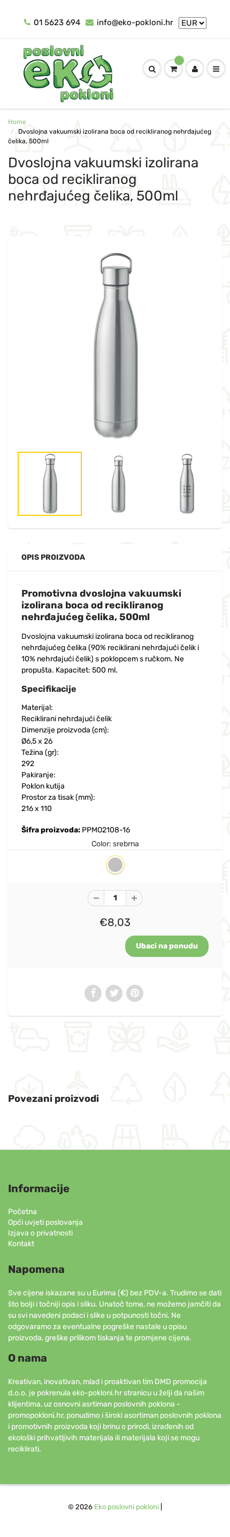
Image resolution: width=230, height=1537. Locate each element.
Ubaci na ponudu (167, 946)
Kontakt (21, 1243)
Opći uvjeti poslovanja (45, 1222)
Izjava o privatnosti (40, 1233)
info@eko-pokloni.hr (135, 22)
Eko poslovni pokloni (126, 1507)
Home (17, 122)
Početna (22, 1211)
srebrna (115, 864)
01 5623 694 (57, 22)
